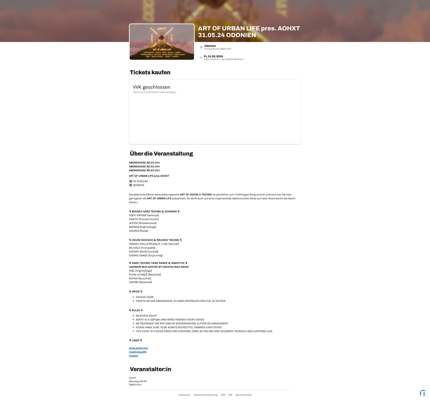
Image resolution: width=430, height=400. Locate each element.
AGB (223, 394)
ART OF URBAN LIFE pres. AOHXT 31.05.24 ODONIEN (249, 31)
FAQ (230, 394)
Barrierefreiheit (244, 394)
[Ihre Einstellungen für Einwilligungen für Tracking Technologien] (424, 394)
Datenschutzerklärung (205, 394)
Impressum (184, 394)
